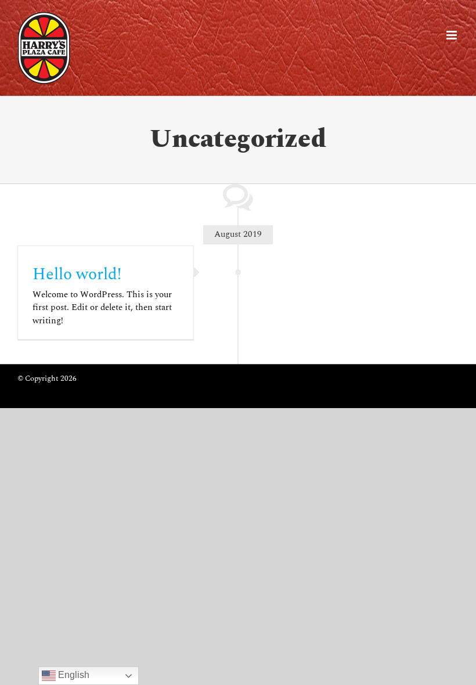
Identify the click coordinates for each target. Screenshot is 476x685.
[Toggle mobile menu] (452, 35)
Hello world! (77, 274)
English (72, 675)
